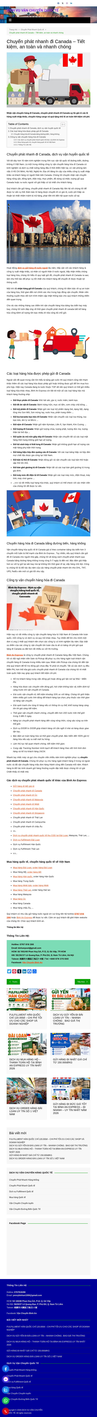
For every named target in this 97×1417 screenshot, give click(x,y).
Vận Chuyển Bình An (32, 962)
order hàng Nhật (40, 885)
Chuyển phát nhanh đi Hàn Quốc (28, 808)
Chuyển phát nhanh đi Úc (25, 795)
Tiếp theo (81, 982)
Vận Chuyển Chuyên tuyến (21, 1203)
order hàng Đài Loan (42, 867)
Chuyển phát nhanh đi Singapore (28, 813)
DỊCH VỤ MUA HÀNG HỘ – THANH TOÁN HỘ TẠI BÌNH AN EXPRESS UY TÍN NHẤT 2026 (46, 1343)
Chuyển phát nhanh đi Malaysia (28, 799)
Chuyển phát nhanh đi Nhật (26, 804)
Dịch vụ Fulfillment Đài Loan (26, 840)
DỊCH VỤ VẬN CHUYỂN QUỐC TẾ (32, 10)
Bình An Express (24, 917)
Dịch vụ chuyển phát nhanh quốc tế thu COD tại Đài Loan (40, 835)
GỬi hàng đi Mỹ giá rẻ (23, 786)
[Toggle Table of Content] (61, 124)
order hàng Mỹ (34, 872)
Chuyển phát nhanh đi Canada (27, 790)
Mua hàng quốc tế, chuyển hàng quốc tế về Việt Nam (36, 142)
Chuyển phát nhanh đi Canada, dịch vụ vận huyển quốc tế (35, 128)
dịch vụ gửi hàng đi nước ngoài (33, 268)
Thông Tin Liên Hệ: (24, 145)
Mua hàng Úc (19, 899)
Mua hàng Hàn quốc (22, 876)
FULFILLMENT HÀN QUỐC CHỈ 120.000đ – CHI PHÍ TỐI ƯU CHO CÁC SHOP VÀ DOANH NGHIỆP (48, 1328)
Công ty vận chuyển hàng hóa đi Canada (28, 137)
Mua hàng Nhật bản (22, 885)
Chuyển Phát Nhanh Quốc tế (22, 1186)
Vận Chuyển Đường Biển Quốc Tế (24, 1209)
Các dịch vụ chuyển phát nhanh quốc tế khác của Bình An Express (41, 140)
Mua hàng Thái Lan (22, 890)
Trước (14, 982)
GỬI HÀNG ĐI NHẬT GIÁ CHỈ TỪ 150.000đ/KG (30, 1155)
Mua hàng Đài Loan (22, 867)
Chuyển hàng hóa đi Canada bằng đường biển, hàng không (36, 134)
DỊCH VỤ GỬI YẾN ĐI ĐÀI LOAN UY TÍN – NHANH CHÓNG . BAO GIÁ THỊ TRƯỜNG (48, 1145)
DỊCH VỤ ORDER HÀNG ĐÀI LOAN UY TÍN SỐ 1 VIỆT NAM (25, 1111)
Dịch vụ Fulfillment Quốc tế (21, 1191)
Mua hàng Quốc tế (17, 1197)
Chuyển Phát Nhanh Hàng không (24, 1180)
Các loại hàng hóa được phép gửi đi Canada (29, 131)
